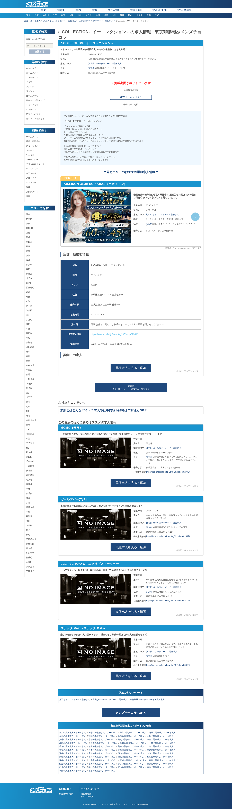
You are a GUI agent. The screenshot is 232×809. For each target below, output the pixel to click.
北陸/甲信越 (184, 10)
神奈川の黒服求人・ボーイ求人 (103, 732)
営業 (28, 196)
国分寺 (29, 388)
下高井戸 (30, 571)
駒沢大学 (30, 553)
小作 (28, 512)
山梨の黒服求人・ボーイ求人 (101, 771)
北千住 (29, 278)
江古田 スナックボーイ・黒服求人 (161, 651)
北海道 (139, 15)
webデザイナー (33, 178)
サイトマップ (87, 796)
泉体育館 (30, 544)
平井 (28, 489)
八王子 (29, 397)
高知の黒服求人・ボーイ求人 (160, 757)
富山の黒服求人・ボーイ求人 (131, 767)
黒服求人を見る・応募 (131, 368)
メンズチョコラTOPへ (130, 712)
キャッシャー (32, 169)
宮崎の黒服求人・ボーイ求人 (131, 750)
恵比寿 (29, 242)
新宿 (36, 15)
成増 (28, 425)
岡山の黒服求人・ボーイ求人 (131, 753)
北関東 (61, 10)
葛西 (28, 292)
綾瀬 (28, 498)
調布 (28, 402)
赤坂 (28, 255)
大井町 (29, 319)
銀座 (28, 246)
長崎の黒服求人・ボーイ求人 (131, 746)
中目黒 (29, 370)
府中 (28, 406)
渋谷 (28, 237)
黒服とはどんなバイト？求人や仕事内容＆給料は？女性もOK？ (103, 410)
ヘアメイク (31, 173)
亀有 (28, 415)
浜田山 (29, 457)
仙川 (28, 448)
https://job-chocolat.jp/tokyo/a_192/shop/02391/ (114, 334)
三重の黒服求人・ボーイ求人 (162, 743)
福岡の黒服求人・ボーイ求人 (101, 746)
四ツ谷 (29, 548)
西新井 (29, 484)
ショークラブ (32, 105)
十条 (28, 429)
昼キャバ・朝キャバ (35, 100)
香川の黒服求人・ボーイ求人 (101, 757)
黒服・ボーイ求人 (32, 21)
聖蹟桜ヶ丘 (31, 539)
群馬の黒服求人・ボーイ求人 (131, 736)
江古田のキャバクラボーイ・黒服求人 (96, 21)
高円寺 (29, 333)
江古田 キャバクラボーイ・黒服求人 (104, 63)
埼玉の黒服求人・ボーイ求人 (162, 732)
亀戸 (28, 530)
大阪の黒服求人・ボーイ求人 (160, 736)
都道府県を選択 (66, 794)
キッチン (30, 150)
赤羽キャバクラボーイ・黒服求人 (74, 699)
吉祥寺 (29, 342)
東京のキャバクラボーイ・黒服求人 (59, 21)
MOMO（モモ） (71, 427)
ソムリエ (30, 155)
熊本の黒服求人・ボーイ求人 (101, 750)
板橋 (28, 361)
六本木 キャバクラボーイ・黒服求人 (162, 214)
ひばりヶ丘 (31, 420)
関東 (43, 10)
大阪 (71, 15)
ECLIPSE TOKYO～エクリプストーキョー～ (91, 563)
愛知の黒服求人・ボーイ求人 (104, 743)
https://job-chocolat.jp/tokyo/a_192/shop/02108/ (168, 601)
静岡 (98, 15)
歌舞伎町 (30, 228)
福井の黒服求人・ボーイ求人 (101, 767)
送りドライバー (33, 146)
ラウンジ (30, 91)
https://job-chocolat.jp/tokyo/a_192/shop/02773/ (168, 472)
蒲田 (28, 324)
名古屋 (88, 15)
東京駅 (29, 265)
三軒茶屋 (30, 379)
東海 (94, 10)
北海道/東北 (159, 10)
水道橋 (29, 525)
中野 (28, 329)
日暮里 (29, 470)
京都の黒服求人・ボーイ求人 (101, 739)
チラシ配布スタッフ (35, 164)
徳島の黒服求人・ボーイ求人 (131, 757)
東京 (28, 15)
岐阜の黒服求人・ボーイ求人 (72, 746)
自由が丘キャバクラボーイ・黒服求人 (110, 699)
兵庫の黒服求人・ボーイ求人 (72, 739)
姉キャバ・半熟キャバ (36, 118)
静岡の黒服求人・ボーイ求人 (133, 743)
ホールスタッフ (33, 137)
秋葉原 (29, 274)
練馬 (28, 351)
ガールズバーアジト (74, 499)
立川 (28, 393)
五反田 (29, 310)
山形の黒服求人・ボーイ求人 (72, 764)
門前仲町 (30, 287)
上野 (28, 232)
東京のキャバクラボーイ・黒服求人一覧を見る (131, 387)
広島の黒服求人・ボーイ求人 (101, 753)
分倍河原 (30, 434)
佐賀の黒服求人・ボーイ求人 (72, 750)
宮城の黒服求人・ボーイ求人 (133, 760)
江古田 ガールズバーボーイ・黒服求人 (163, 448)
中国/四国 (136, 10)
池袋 (28, 214)
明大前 (29, 452)
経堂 (28, 438)
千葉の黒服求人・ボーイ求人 (133, 732)
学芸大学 (30, 507)
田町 (28, 534)
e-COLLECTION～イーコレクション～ (87, 43)
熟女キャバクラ (33, 114)
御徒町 (29, 557)
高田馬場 (30, 347)
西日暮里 (30, 475)
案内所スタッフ (33, 191)
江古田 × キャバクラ (131, 97)
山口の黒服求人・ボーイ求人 (160, 753)
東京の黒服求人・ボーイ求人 (72, 732)
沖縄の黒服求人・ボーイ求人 (72, 753)
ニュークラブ (32, 77)
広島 (122, 15)
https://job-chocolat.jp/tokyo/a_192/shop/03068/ (168, 665)
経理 (28, 187)
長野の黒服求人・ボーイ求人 (72, 771)
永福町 (29, 562)
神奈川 (46, 15)
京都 (79, 15)
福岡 (106, 15)
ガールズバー (32, 73)
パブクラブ (31, 109)
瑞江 (28, 297)
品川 (28, 315)
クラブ (29, 82)
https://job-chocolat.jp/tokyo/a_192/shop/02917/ (168, 536)
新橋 (28, 251)
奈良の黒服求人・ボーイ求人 (160, 739)
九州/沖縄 (113, 10)
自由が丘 (30, 365)
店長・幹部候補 (33, 141)
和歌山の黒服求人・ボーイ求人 (73, 743)
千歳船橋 (30, 466)
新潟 (149, 15)
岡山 (130, 15)
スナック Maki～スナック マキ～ (83, 628)
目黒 (28, 374)
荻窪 (28, 338)
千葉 (55, 15)
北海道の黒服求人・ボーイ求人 (103, 760)
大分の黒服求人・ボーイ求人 (160, 746)
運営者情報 (86, 794)
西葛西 (29, 493)
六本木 (29, 219)
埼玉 (63, 15)
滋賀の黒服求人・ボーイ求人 (131, 739)
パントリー (31, 182)
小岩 (28, 301)
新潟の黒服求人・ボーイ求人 (160, 767)
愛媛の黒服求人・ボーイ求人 (72, 760)
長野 (157, 15)
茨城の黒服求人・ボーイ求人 (101, 736)
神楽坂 (29, 516)
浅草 (28, 260)
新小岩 (29, 306)
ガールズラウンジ (34, 96)
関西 (78, 10)
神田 (28, 269)
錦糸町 (29, 283)
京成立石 (30, 566)
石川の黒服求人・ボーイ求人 (72, 767)
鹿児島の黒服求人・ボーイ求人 (161, 750)
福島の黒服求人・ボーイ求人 (162, 760)
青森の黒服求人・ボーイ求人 (160, 764)
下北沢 (29, 383)
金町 (28, 521)
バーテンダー (32, 159)
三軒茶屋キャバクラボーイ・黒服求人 (147, 699)
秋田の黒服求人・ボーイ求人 (101, 764)
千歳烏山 (30, 461)
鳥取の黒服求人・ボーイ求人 (72, 757)
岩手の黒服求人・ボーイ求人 (131, 764)
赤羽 (28, 356)
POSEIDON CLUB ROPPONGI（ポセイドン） (95, 184)
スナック (30, 86)
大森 (28, 502)
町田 (28, 411)
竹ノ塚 (29, 480)
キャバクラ (31, 68)
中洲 (114, 15)
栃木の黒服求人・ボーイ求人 (72, 736)
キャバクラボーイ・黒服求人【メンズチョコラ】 (111, 804)
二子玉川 (30, 443)
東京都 (91, 68)
